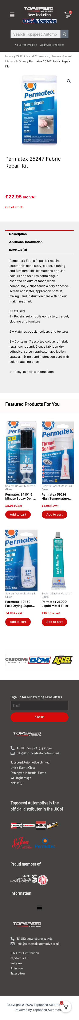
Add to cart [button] (18, 514)
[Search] (64, 34)
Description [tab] (18, 234)
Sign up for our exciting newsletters (36, 697)
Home (9, 56)
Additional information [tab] (26, 242)
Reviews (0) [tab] (18, 250)
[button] (12, 15)
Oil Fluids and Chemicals (32, 56)
